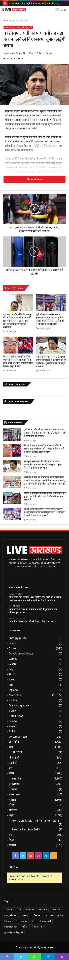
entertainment (11, 915)
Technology (21, 921)
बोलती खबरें (15, 794)
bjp (19, 909)
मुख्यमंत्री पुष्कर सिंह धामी (13, 932)
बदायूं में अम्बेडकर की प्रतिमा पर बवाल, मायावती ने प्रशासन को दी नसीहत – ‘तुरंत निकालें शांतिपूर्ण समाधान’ (51, 362)
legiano (13, 690)
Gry (11, 669)
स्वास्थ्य (12, 845)
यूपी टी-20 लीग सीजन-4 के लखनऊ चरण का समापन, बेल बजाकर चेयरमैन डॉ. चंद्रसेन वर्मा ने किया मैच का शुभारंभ (50, 319)
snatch (13, 726)
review (13, 721)
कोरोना (24, 926)
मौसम (12, 805)
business (30, 909)
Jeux (11, 679)
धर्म (10, 768)
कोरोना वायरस (36, 926)
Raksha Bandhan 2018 (25, 829)
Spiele (12, 731)
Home (10, 20)
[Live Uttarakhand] (14, 9)
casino (13, 643)
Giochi (12, 664)
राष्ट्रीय (11, 815)
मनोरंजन (13, 799)
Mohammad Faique (13, 53)
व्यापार (12, 834)
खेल (11, 747)
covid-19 (55, 909)
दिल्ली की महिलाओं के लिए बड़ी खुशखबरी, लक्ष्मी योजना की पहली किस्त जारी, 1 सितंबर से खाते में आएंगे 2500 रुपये (44, 512)
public (12, 710)
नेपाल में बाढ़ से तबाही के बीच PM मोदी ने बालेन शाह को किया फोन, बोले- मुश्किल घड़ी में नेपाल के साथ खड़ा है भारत (18, 361)
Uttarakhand (45, 921)
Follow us (13, 867)
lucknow (49, 915)
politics (60, 915)
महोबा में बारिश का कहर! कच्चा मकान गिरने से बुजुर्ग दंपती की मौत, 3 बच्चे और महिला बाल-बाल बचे (45, 496)
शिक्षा (11, 840)
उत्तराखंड (15, 784)
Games (13, 659)
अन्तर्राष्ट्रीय (14, 742)
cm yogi (43, 909)
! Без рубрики (17, 638)
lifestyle (36, 915)
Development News (21, 653)
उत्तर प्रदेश (17, 27)
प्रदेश (23, 27)
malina (13, 700)
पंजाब (14, 789)
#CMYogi (8, 909)
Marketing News (19, 705)
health (25, 915)
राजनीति (29, 27)
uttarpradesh (10, 926)
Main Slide (22, 20)
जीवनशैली (14, 757)
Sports (7, 921)
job (11, 684)
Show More (33, 179)
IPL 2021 (16, 752)
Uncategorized (18, 736)
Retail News (16, 716)
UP (32, 921)
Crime (12, 648)
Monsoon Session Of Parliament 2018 (35, 820)
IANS (12, 674)
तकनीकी (13, 763)
